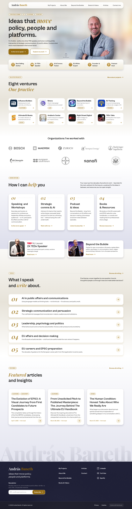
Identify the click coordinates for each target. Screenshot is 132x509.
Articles (105, 5)
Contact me (117, 5)
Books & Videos (93, 5)
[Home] (21, 469)
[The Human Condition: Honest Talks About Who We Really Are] (105, 407)
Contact (84, 473)
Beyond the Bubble (77, 5)
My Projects (52, 5)
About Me (63, 5)
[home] (19, 5)
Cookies (104, 505)
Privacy (96, 505)
